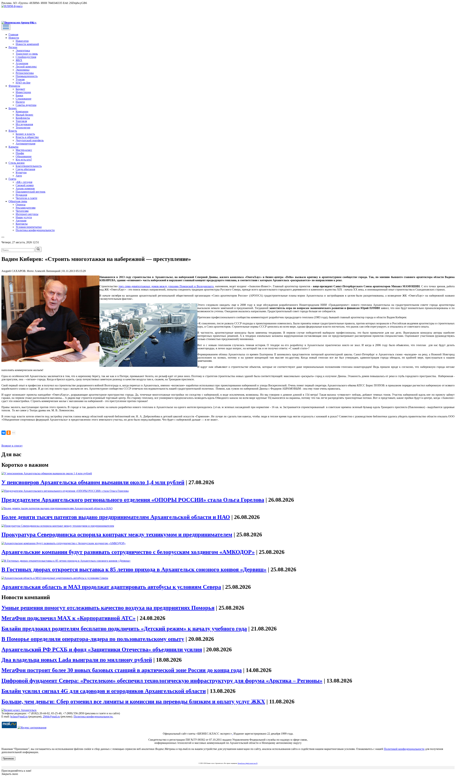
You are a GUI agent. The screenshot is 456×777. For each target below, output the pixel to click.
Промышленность (27, 76)
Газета (12, 178)
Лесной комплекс (26, 66)
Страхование (23, 98)
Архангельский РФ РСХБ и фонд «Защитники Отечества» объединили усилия (101, 649)
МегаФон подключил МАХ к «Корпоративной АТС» (68, 618)
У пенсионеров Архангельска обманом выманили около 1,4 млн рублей (92, 482)
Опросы (20, 204)
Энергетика (23, 50)
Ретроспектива (25, 72)
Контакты (22, 223)
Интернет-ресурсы (27, 214)
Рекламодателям (25, 207)
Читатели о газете (26, 198)
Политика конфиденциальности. (93, 716)
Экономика (22, 69)
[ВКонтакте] (3, 433)
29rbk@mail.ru (51, 716)
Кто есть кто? (24, 159)
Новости (14, 37)
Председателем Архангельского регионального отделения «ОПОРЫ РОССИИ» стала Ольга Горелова (132, 499)
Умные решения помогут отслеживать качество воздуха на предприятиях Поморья (107, 607)
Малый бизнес (24, 114)
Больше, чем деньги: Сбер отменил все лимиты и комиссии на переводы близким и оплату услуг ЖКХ (133, 701)
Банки (19, 95)
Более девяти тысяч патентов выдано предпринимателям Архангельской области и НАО (115, 517)
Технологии (23, 127)
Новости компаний (27, 44)
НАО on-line (23, 82)
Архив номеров (25, 188)
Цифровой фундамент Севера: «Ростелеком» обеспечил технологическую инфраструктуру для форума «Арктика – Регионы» (161, 680)
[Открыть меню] (5, 27)
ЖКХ (19, 60)
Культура (21, 172)
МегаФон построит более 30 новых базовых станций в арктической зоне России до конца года (121, 670)
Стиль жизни (17, 162)
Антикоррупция (25, 143)
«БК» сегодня (24, 182)
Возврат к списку (12, 445)
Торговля (21, 121)
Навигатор (22, 40)
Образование (24, 156)
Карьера (13, 146)
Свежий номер (25, 185)
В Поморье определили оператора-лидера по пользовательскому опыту (92, 639)
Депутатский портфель (30, 140)
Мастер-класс (24, 149)
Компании (22, 111)
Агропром (22, 63)
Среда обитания (25, 169)
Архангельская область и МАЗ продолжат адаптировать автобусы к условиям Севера (111, 587)
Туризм (20, 79)
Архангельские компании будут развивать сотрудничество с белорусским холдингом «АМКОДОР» (128, 552)
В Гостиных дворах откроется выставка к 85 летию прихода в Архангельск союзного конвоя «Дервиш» (133, 569)
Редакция (21, 194)
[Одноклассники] (8, 433)
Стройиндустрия (26, 56)
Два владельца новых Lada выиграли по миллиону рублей (76, 660)
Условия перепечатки (29, 226)
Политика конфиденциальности (35, 230)
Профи (20, 153)
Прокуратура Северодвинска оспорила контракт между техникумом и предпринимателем (116, 534)
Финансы (14, 85)
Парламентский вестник (30, 191)
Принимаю (8, 758)
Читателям (22, 210)
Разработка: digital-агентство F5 (248, 763)
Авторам (21, 220)
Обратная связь (18, 201)
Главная (13, 34)
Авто (19, 175)
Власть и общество (27, 137)
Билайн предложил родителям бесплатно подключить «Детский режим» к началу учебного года (124, 628)
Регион (13, 47)
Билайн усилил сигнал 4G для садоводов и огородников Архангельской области (103, 691)
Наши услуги (24, 217)
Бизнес (13, 108)
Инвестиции (23, 92)
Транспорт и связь (27, 53)
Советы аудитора (26, 105)
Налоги (20, 101)
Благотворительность (29, 166)
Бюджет (20, 89)
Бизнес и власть (25, 133)
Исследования (24, 124)
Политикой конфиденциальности (404, 748)
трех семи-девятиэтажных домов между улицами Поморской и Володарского (166, 286)
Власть (13, 130)
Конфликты (23, 117)
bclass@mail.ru (19, 716)
